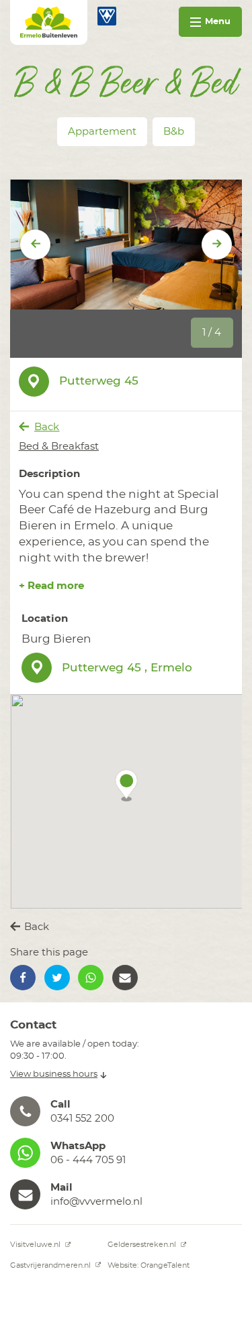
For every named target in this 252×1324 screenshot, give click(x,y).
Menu (217, 21)
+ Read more (51, 586)
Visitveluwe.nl (36, 1244)
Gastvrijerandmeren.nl (51, 1265)
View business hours (53, 1074)
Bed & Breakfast (59, 447)
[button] (126, 785)
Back (46, 427)
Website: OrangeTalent (149, 1265)
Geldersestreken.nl (143, 1244)
